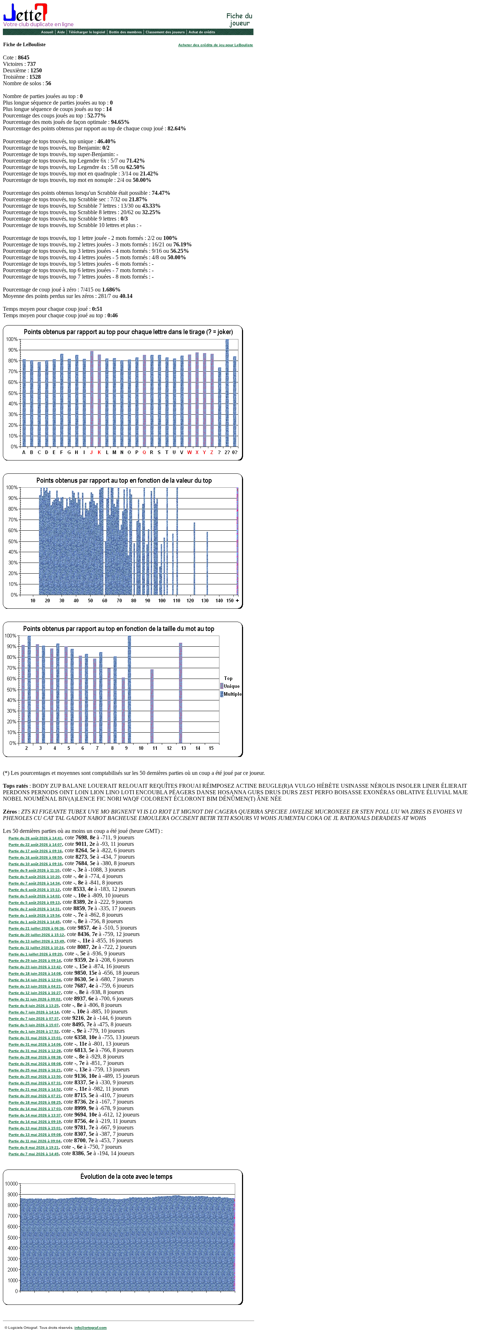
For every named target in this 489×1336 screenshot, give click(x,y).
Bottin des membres (125, 32)
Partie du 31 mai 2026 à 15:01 (35, 1038)
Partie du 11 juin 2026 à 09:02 (34, 999)
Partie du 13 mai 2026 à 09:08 (35, 1135)
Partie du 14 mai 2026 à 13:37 (35, 1115)
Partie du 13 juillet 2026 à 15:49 (36, 941)
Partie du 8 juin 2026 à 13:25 (34, 1006)
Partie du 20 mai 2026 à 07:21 (35, 1096)
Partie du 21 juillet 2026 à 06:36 (36, 928)
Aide (61, 32)
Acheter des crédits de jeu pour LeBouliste (215, 45)
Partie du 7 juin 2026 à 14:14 (34, 1012)
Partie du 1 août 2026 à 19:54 (34, 915)
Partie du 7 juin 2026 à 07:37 (34, 1019)
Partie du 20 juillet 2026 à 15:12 (36, 935)
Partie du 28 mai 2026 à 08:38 (35, 1057)
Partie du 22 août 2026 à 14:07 (35, 845)
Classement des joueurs (165, 32)
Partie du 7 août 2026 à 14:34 (34, 883)
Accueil (47, 32)
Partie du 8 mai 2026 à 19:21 (34, 1147)
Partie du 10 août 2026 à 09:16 (35, 864)
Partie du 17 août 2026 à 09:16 (35, 851)
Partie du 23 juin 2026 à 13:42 (35, 967)
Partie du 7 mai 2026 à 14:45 (34, 1154)
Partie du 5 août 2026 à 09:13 (34, 903)
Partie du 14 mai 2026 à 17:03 (35, 1109)
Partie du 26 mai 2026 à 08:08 (35, 1064)
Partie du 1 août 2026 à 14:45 (34, 922)
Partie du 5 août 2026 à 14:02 (34, 896)
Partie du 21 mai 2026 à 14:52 (35, 1089)
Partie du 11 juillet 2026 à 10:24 (36, 948)
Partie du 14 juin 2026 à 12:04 (35, 980)
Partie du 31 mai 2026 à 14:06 (35, 1044)
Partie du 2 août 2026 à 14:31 (34, 909)
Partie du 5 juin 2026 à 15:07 (34, 1025)
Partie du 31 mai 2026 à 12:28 (35, 1051)
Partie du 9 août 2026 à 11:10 (34, 870)
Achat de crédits (202, 32)
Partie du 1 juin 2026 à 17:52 (34, 1031)
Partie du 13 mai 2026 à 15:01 (35, 1128)
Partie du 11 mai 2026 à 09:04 (34, 1141)
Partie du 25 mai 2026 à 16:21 (35, 1070)
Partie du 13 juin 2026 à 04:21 (35, 986)
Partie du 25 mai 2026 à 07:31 (35, 1083)
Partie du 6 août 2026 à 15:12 (34, 890)
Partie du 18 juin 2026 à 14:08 (35, 973)
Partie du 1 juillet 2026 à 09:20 (35, 954)
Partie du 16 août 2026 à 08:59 (35, 857)
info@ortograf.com (90, 1328)
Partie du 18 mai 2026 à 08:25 (35, 1102)
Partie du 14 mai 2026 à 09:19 (35, 1122)
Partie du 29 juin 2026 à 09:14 (35, 961)
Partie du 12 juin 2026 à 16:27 (35, 993)
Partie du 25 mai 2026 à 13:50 (35, 1077)
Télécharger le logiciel (87, 32)
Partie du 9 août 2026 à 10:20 (34, 877)
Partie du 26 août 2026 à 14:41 (35, 838)
